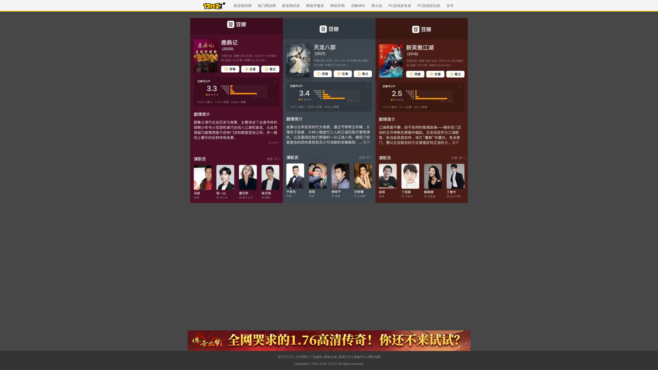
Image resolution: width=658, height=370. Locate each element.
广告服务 (316, 357)
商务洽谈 (330, 357)
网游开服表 (315, 6)
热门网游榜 (267, 6)
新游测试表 (291, 6)
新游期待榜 (243, 6)
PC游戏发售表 (399, 6)
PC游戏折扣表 (428, 6)
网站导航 (374, 357)
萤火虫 (376, 6)
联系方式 (345, 357)
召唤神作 (358, 6)
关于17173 (285, 357)
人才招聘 (301, 357)
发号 (450, 6)
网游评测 (337, 6)
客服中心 (360, 357)
